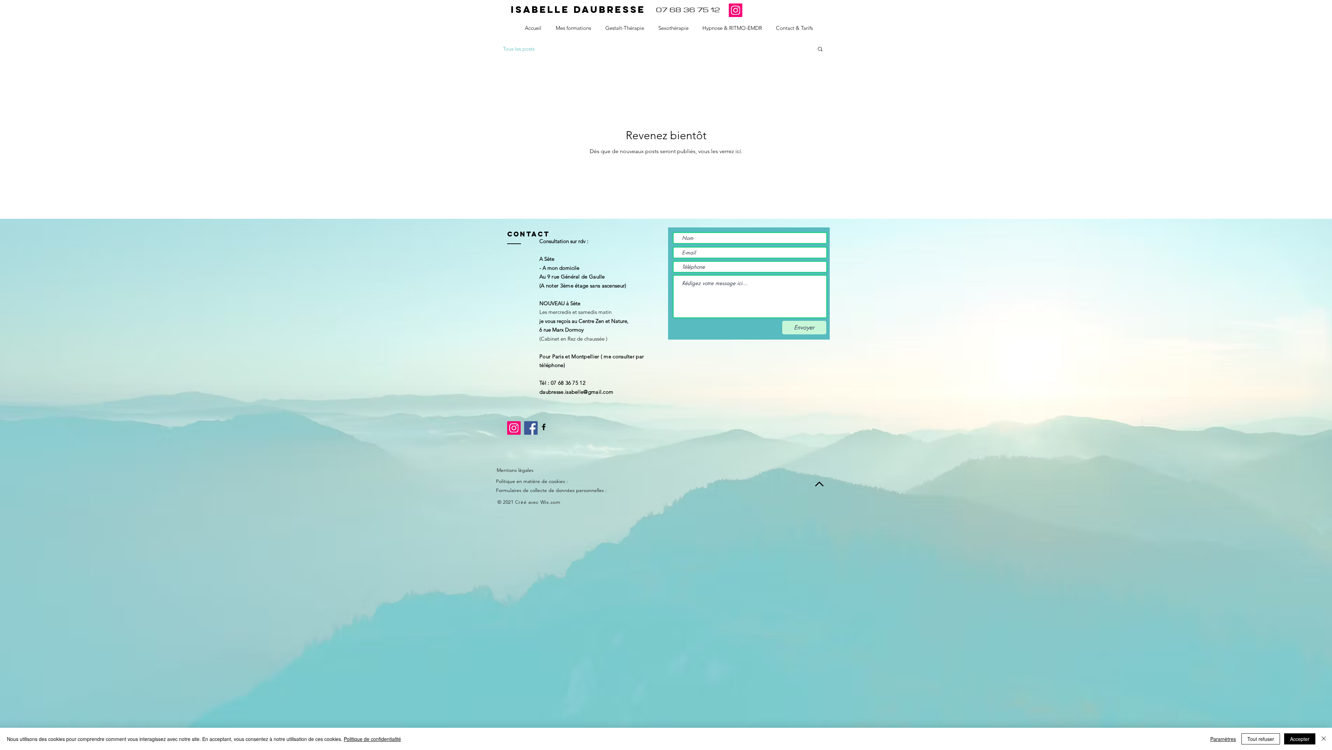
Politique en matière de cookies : (532, 481)
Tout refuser (1260, 738)
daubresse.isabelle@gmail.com (576, 392)
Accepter (1299, 738)
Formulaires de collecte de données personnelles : (551, 490)
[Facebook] (543, 427)
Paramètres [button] (1223, 738)
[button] (820, 49)
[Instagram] (735, 10)
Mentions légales (515, 470)
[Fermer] (1324, 738)
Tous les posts (519, 48)
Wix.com (550, 502)
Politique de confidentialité (372, 738)
